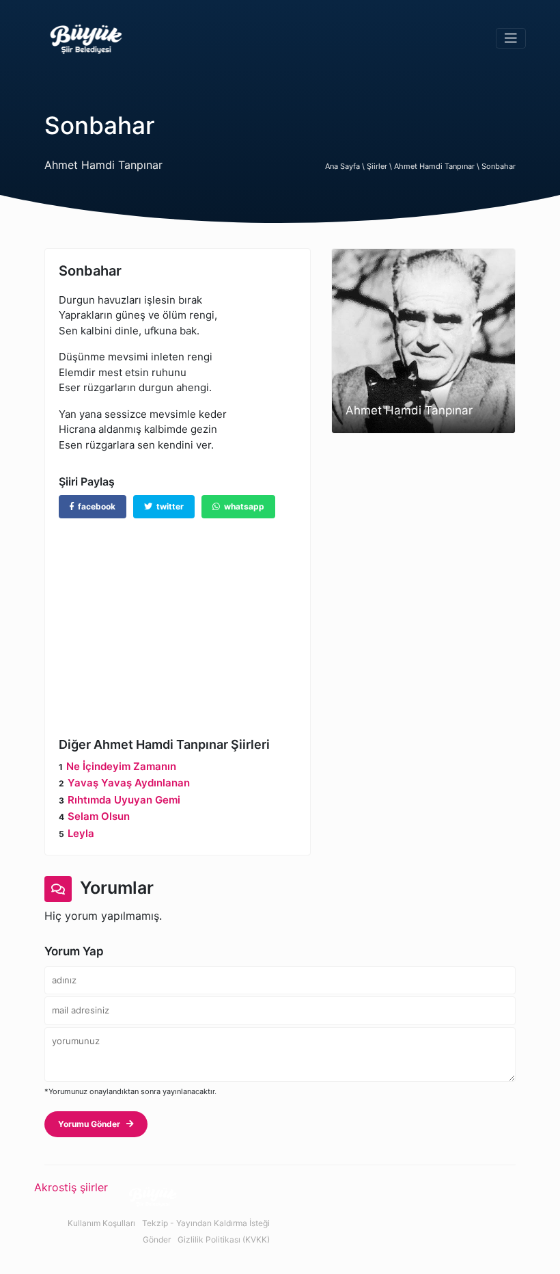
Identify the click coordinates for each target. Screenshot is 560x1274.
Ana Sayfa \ (346, 166)
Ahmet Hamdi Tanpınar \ (437, 166)
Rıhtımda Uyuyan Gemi (124, 799)
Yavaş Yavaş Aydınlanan (129, 782)
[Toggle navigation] (511, 38)
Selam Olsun (99, 816)
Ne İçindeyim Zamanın (121, 766)
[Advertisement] (177, 617)
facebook (94, 506)
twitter (168, 506)
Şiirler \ (380, 166)
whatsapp (242, 506)
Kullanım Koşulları (101, 1223)
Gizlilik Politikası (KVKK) (224, 1239)
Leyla (81, 833)
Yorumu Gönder (92, 1124)
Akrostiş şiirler (71, 1187)
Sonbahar (498, 166)
